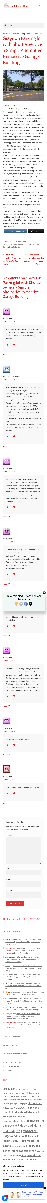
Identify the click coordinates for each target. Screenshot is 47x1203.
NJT (31, 1099)
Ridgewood (35, 1103)
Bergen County (20, 1089)
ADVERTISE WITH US (12, 1066)
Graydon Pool (37, 1097)
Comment (11, 835)
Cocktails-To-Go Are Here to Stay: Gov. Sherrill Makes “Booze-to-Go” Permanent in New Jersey (23, 968)
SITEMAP (8, 1070)
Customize (23, 1191)
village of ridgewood (18, 241)
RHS (26, 1104)
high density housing (10, 1099)
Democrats (20, 1097)
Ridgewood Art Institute (14, 1108)
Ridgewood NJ (27, 1131)
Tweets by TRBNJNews (11, 1036)
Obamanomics (37, 1099)
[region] (23, 1182)
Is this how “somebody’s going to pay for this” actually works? (12, 259)
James (28, 34)
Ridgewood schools (25, 1150)
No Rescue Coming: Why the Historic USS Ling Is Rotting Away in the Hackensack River (24, 993)
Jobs (18, 1099)
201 (5, 1089)
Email (8, 879)
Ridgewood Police (14, 1136)
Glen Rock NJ (28, 1097)
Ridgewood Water (22, 1159)
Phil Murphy (20, 1103)
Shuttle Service (14, 247)
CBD (8, 244)
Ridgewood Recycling (19, 1146)
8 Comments (37, 34)
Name (8, 868)
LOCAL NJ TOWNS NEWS (14, 1062)
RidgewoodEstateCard (14, 1120)
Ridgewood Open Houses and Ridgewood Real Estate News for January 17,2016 (34, 259)
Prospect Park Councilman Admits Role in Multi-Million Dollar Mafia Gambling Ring (23, 1008)
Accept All (23, 1185)
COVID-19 (5, 1097)
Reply (5, 354)
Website (9, 891)
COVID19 (12, 1096)
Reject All (23, 1198)
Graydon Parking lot (18, 244)
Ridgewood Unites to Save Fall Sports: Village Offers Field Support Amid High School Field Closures (22, 959)
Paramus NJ (6, 1104)
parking (29, 244)
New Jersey (25, 1099)
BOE (23, 1093)
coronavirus (35, 1093)
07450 (11, 1089)
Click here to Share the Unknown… (16, 1054)
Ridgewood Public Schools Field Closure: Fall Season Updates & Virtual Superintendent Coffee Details (23, 941)
